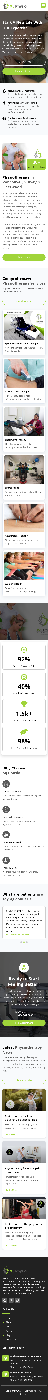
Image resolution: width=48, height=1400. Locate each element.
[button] (43, 5)
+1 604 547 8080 (24, 1015)
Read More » (11, 1134)
